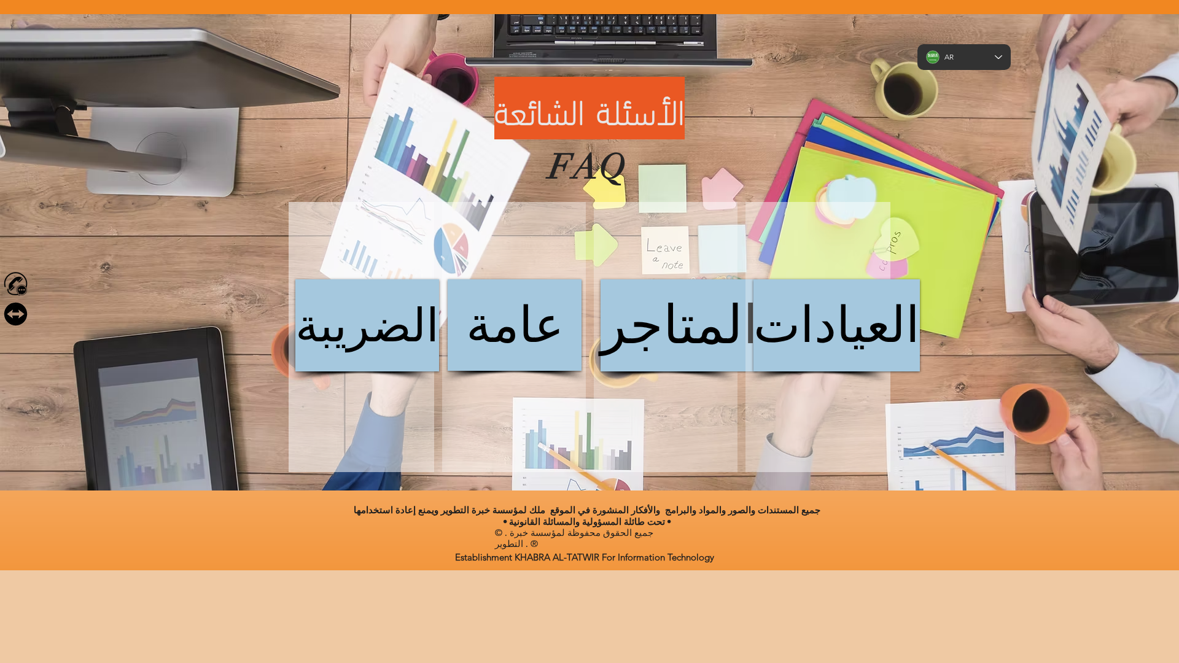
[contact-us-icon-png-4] (16, 284)
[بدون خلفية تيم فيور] (16, 314)
